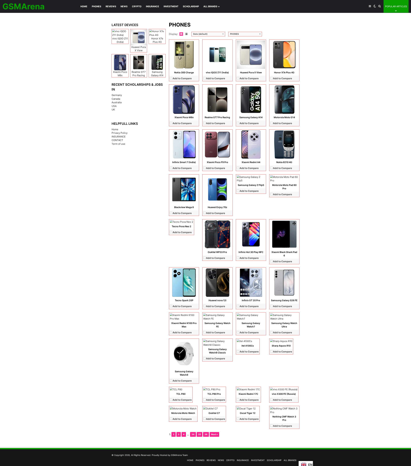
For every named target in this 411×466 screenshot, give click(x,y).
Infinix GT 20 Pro (251, 300)
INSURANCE (152, 6)
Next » (214, 434)
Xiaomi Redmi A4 (251, 162)
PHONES (96, 6)
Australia (117, 102)
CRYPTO (136, 6)
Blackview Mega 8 (184, 207)
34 (193, 434)
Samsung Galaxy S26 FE (284, 300)
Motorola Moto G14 (284, 117)
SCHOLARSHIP (191, 6)
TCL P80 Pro (214, 394)
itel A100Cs (247, 345)
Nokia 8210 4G (284, 162)
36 (206, 434)
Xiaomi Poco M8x (184, 117)
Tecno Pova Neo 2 (181, 226)
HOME (83, 6)
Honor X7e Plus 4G (284, 72)
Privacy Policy (119, 132)
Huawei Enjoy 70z (217, 207)
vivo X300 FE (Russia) (284, 394)
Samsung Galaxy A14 (250, 117)
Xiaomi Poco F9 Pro (217, 162)
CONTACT (117, 140)
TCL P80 (180, 394)
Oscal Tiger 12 (247, 413)
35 (199, 434)
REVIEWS (111, 6)
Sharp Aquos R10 (281, 345)
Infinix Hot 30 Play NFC (251, 252)
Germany (117, 95)
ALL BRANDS (210, 6)
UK (113, 109)
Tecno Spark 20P (184, 300)
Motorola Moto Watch (183, 413)
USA (114, 106)
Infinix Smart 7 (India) (184, 162)
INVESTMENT (171, 6)
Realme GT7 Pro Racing (217, 117)
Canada (116, 98)
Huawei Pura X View (251, 72)
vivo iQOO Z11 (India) (217, 72)
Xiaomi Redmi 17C (248, 394)
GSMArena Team (179, 455)
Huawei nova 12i (217, 300)
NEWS (124, 6)
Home (115, 129)
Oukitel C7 (214, 413)
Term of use (118, 143)
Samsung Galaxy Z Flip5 (251, 185)
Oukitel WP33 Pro (217, 252)
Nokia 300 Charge (184, 72)
